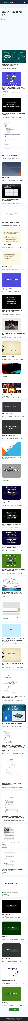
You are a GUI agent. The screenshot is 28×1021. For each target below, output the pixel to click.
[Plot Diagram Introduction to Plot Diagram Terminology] (11, 105)
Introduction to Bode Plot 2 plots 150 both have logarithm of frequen (13, 697)
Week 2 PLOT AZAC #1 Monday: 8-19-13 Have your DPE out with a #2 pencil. (13, 639)
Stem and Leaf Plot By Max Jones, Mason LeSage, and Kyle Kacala (13, 546)
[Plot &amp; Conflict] (11, 407)
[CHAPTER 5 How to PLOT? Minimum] (14, 713)
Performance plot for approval (10, 222)
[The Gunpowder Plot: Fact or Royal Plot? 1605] (9, 833)
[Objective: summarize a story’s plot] (11, 609)
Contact (18, 1019)
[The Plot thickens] (11, 280)
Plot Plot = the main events (9, 155)
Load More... (14, 1009)
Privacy (9, 1019)
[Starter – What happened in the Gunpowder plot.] (11, 191)
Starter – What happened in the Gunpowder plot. (10, 200)
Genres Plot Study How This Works (11, 524)
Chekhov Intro (6, 958)
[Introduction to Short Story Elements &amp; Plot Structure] (11, 302)
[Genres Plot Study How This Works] (11, 516)
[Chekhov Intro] (11, 950)
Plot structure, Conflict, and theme (11, 457)
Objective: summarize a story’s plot (11, 617)
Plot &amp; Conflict (7, 413)
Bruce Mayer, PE (6, 1002)
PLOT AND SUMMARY (8, 375)
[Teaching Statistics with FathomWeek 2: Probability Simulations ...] (9, 859)
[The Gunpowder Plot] (11, 388)
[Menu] (25, 2)
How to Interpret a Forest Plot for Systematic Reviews (11, 65)
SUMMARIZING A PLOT (8, 435)
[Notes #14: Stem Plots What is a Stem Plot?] (11, 655)
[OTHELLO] (11, 928)
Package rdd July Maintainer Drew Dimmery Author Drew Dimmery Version (13, 817)
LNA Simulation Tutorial (8, 980)
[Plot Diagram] (11, 169)
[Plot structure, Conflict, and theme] (11, 449)
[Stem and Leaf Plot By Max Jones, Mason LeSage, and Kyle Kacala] (11, 538)
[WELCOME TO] (11, 906)
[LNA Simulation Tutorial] (11, 972)
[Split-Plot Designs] (11, 236)
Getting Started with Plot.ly (9, 479)
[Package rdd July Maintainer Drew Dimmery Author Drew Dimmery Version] (11, 803)
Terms (14, 1019)
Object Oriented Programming (10, 892)
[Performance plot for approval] (11, 214)
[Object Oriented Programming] (11, 884)
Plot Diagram (5, 177)
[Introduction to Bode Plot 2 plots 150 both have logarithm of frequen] (11, 683)
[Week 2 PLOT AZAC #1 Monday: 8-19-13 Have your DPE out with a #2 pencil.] (11, 630)
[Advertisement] (14, 35)
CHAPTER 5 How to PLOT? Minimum (12, 723)
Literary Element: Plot (8, 356)
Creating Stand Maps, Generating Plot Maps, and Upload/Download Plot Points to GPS (14, 89)
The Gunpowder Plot (7, 394)
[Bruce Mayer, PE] (11, 994)
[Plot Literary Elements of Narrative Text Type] (11, 493)
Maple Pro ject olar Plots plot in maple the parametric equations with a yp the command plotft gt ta (13, 783)
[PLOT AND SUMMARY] (11, 368)
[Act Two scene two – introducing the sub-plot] (11, 325)
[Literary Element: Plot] (11, 348)
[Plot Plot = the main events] (14, 137)
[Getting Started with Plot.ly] (11, 471)
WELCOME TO (6, 914)
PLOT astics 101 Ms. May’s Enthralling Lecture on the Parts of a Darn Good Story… (12, 594)
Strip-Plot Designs (7, 266)
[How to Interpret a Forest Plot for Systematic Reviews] (14, 56)
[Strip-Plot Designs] (11, 258)
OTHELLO (5, 936)
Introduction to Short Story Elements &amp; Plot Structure (12, 311)
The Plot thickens (7, 288)
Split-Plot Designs (7, 244)
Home (3, 6)
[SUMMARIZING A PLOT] (11, 427)
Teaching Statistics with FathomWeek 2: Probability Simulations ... (13, 870)
